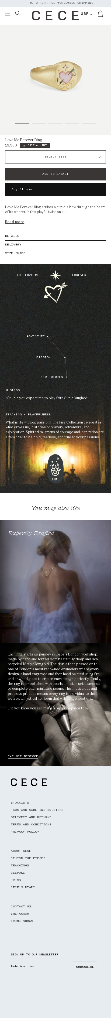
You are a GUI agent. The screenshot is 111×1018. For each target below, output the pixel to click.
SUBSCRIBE (11, 524)
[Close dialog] (105, 492)
